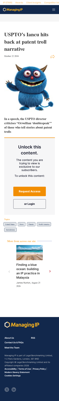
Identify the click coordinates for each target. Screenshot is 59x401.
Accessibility (10, 369)
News (22, 224)
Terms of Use (24, 369)
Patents (31, 224)
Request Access (29, 191)
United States (10, 224)
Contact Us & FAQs (14, 342)
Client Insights (33, 2)
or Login (29, 203)
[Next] (50, 271)
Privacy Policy (39, 369)
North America (44, 224)
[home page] (13, 9)
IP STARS (7, 2)
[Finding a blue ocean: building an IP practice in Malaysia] (29, 252)
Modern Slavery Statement (17, 372)
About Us (9, 338)
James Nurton (23, 282)
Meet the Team (12, 348)
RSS (33, 338)
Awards (19, 2)
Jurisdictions (10, 229)
